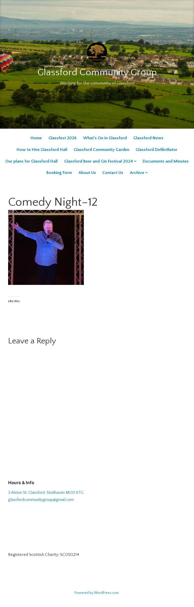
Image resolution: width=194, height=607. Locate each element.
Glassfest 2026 (62, 138)
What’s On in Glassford (105, 138)
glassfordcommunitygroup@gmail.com (41, 499)
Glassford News (148, 138)
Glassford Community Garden (101, 149)
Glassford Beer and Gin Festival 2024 (98, 161)
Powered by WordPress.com (97, 593)
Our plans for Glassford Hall (31, 161)
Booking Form (59, 172)
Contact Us (112, 172)
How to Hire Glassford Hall (42, 149)
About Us (87, 172)
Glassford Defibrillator (156, 149)
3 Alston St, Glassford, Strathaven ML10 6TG (46, 492)
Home (36, 138)
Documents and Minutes (166, 161)
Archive (137, 172)
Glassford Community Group (97, 72)
